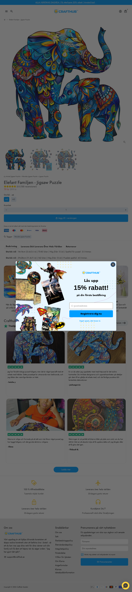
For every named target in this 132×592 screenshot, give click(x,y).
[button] (125, 585)
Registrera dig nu (91, 313)
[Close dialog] (113, 264)
